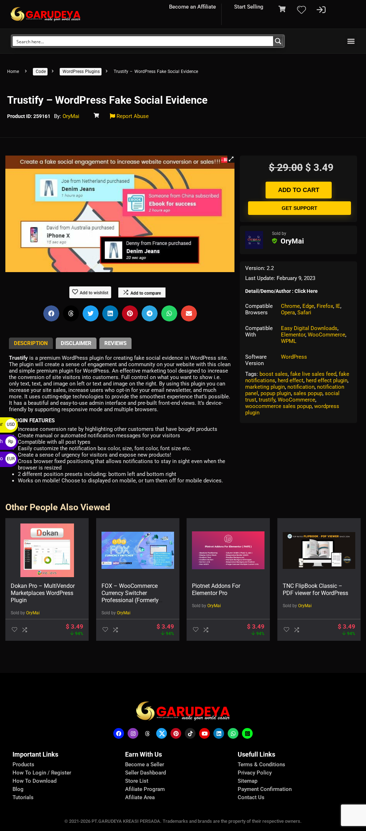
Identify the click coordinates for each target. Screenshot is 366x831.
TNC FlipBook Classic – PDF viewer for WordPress (315, 589)
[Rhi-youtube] (204, 733)
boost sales (273, 374)
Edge (308, 306)
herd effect (290, 380)
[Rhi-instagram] (133, 733)
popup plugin (276, 393)
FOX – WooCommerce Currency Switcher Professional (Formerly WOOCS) (130, 596)
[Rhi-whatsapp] (233, 733)
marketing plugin (265, 387)
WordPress (294, 357)
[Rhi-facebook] (118, 733)
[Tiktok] (190, 733)
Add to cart (298, 190)
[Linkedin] (218, 733)
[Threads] (147, 733)
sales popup (307, 393)
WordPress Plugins (81, 71)
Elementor (293, 334)
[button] (351, 41)
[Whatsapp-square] (247, 733)
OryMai (71, 116)
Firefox (325, 306)
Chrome (290, 306)
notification (301, 387)
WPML (288, 341)
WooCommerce (326, 334)
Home (13, 71)
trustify (267, 400)
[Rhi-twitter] (161, 733)
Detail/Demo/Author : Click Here (281, 291)
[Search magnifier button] (278, 41)
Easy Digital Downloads (309, 328)
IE (338, 306)
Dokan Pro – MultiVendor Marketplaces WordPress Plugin (43, 593)
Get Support (299, 208)
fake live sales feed (313, 374)
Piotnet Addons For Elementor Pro (216, 589)
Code (41, 71)
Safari (304, 312)
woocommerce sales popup (278, 406)
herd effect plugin (326, 380)
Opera (288, 312)
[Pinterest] (175, 733)
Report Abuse (132, 116)
